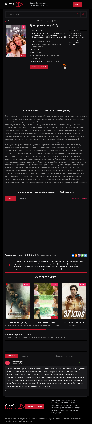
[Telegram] (85, 255)
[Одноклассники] (76, 255)
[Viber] (79, 255)
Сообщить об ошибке (79, 198)
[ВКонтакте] (73, 255)
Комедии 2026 (48, 34)
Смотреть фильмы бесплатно (18, 21)
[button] (25, 329)
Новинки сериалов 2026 (57, 37)
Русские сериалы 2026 (51, 35)
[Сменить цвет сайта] (83, 14)
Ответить (8, 391)
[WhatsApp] (82, 255)
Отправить (11, 356)
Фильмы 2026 (34, 21)
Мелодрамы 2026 (60, 34)
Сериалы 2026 (38, 35)
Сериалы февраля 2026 (40, 37)
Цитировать (19, 391)
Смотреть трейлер (39, 67)
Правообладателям (34, 406)
